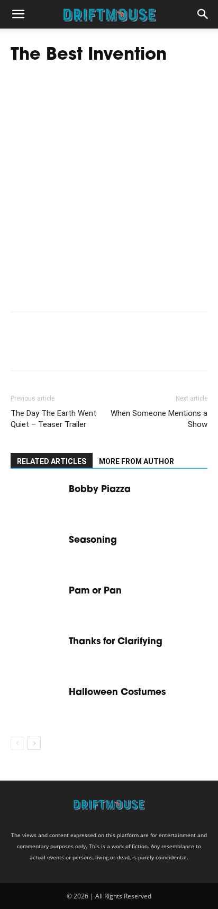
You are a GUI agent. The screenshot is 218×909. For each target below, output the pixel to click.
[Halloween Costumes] (37, 704)
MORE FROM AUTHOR (136, 461)
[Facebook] (21, 348)
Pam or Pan (95, 591)
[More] (119, 348)
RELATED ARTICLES (51, 461)
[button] (18, 14)
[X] (45, 348)
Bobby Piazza (100, 489)
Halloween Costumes (117, 692)
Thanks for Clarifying (117, 641)
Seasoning (94, 540)
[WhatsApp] (94, 348)
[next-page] (34, 743)
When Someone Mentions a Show (159, 419)
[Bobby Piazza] (37, 501)
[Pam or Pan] (37, 603)
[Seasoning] (37, 552)
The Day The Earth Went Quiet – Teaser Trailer (53, 419)
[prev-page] (17, 743)
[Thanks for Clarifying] (37, 653)
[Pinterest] (69, 348)
